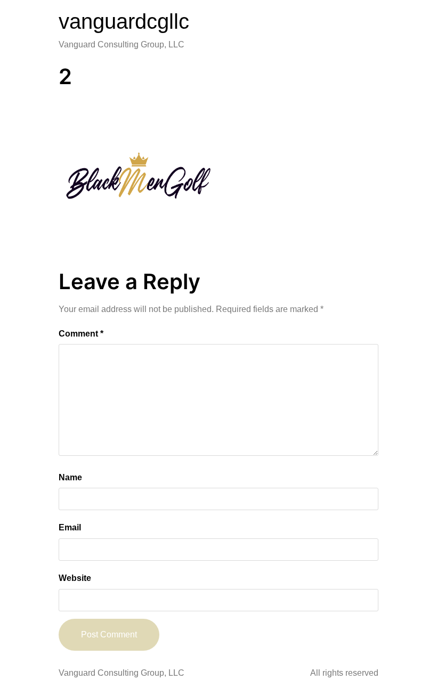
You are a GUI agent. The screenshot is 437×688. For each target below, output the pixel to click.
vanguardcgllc (124, 21)
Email (70, 527)
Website (75, 578)
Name (70, 477)
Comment (81, 333)
